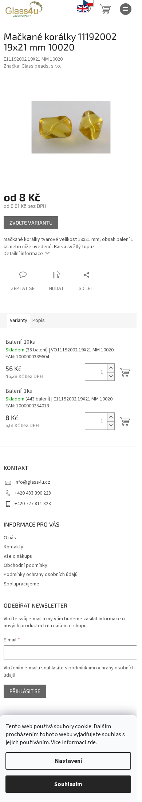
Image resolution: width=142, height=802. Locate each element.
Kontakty (13, 547)
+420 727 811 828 (33, 503)
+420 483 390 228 (33, 493)
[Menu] (125, 9)
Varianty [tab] (18, 320)
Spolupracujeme (21, 584)
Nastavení (68, 761)
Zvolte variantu (30, 222)
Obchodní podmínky (25, 565)
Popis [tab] (38, 320)
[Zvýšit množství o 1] (110, 368)
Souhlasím (68, 784)
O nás (10, 537)
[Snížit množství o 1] (110, 376)
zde (91, 742)
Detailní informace (23, 253)
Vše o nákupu (18, 556)
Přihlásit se (24, 691)
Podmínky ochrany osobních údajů (41, 574)
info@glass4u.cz (32, 482)
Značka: (32, 66)
